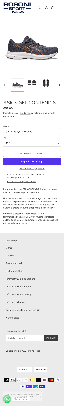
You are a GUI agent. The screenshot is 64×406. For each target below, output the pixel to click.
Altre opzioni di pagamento (32, 168)
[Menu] (59, 7)
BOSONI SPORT (35, 396)
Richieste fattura (14, 271)
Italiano (23, 369)
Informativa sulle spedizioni (20, 278)
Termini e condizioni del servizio (23, 310)
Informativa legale (15, 302)
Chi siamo (11, 255)
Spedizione (25, 113)
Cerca (9, 247)
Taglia (5, 137)
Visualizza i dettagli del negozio (21, 181)
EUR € (39, 369)
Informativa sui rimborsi (18, 286)
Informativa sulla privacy (18, 294)
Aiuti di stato (12, 317)
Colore (6, 126)
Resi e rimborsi (14, 263)
